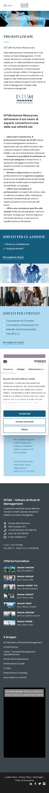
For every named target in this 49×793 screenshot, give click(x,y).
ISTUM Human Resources (16, 659)
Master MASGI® (25, 594)
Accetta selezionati (24, 421)
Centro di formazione (24, 780)
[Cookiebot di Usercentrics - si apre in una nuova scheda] (34, 361)
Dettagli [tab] (20, 369)
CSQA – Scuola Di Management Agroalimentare (20, 653)
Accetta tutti (24, 413)
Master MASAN (25, 576)
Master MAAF (24, 603)
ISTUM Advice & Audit (14, 663)
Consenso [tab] (8, 369)
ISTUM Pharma (11, 647)
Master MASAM (25, 567)
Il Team (7, 668)
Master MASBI (24, 621)
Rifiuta (24, 429)
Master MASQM (25, 612)
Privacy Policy (25, 777)
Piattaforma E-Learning (15, 672)
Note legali (38, 777)
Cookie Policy (11, 777)
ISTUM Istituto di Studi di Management (23, 642)
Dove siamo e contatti (15, 677)
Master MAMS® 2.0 (27, 585)
